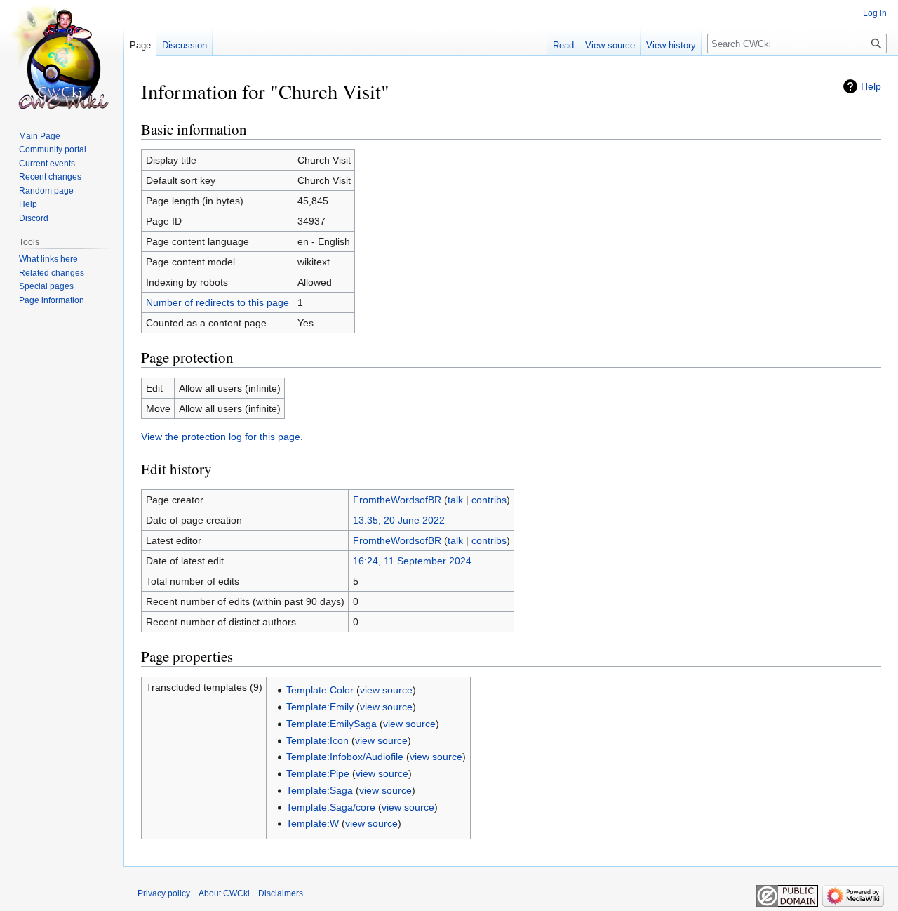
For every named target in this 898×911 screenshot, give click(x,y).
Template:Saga (319, 790)
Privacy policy (164, 893)
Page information (51, 300)
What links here (48, 259)
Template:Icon (317, 740)
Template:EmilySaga (331, 723)
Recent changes (50, 177)
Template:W (312, 823)
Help (871, 86)
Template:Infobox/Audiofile (344, 756)
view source (386, 690)
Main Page (39, 136)
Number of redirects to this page (217, 302)
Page (140, 45)
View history (671, 45)
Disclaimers (280, 893)
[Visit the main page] (62, 56)
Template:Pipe (317, 773)
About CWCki (224, 893)
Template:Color (320, 690)
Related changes (51, 273)
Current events (47, 163)
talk (455, 499)
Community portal (52, 149)
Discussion (184, 45)
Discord (33, 218)
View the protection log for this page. (222, 436)
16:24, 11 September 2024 (412, 560)
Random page (46, 191)
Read (563, 45)
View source (610, 45)
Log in (875, 13)
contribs (489, 499)
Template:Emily (320, 706)
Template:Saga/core (330, 807)
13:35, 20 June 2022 (399, 520)
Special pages (46, 286)
